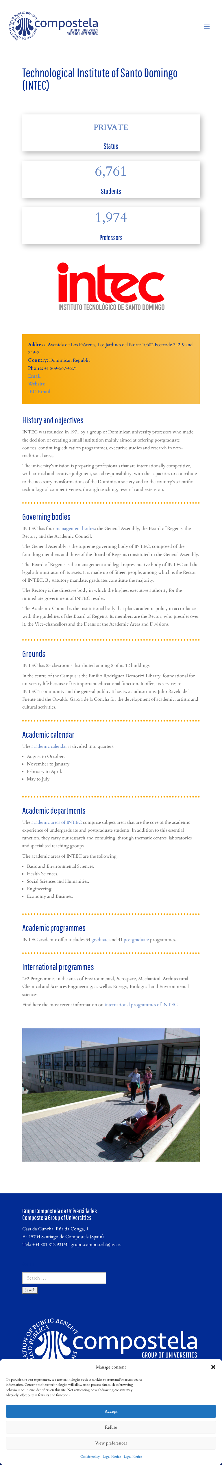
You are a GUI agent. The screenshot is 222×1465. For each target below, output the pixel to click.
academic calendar (49, 746)
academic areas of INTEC (57, 822)
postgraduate (136, 940)
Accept (111, 1411)
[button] (213, 1367)
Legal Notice (112, 1456)
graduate (99, 940)
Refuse (111, 1427)
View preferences (111, 1443)
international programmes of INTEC (141, 1005)
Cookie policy (90, 1456)
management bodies (75, 528)
